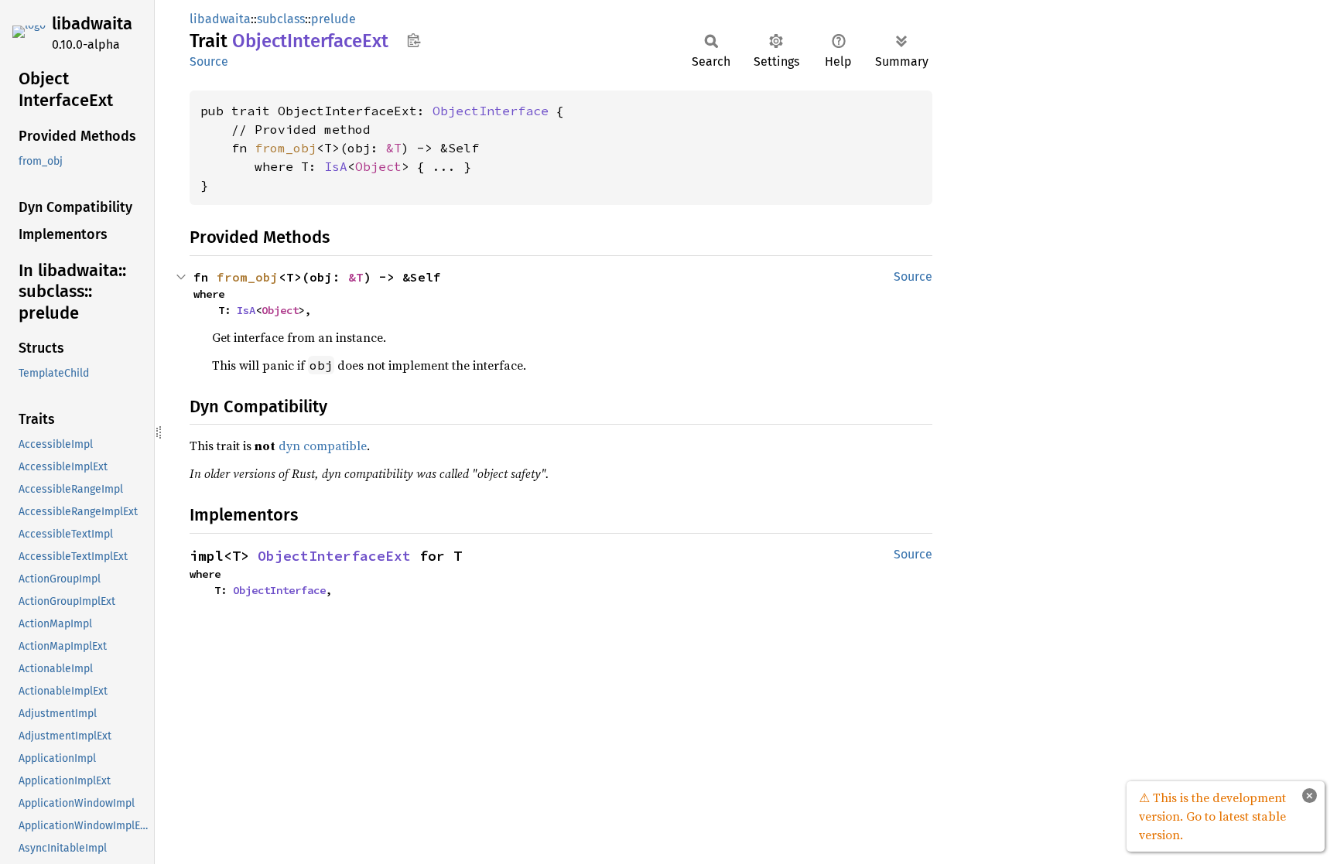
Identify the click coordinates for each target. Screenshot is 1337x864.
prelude (333, 19)
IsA (335, 166)
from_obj (285, 147)
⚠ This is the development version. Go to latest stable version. (1212, 816)
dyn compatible (323, 445)
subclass (281, 19)
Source (209, 61)
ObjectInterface (491, 110)
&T (394, 147)
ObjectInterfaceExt (334, 556)
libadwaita (92, 23)
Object (378, 166)
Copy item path (413, 40)
